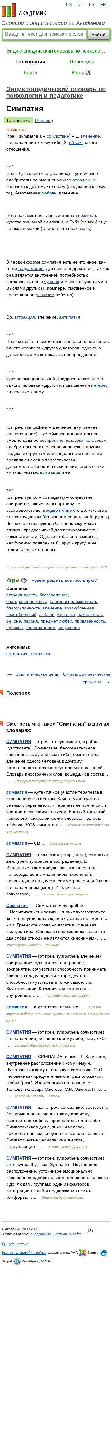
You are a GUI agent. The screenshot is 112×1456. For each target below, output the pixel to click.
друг (66, 542)
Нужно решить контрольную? (64, 580)
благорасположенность (73, 601)
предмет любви (56, 620)
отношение (83, 179)
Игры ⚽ (81, 72)
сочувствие (58, 135)
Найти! (98, 34)
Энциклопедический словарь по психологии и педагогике (56, 51)
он (8, 620)
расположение (40, 627)
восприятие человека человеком (73, 440)
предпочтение (57, 510)
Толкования (30, 61)
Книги (30, 72)
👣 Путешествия (15, 1244)
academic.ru (24, 10)
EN (69, 4)
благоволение (54, 594)
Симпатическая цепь (37, 674)
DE (80, 4)
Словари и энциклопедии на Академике (53, 23)
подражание (31, 268)
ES (92, 4)
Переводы (82, 61)
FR (103, 4)
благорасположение (26, 601)
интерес (99, 385)
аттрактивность (21, 594)
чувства (51, 281)
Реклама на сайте (67, 1234)
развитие (45, 294)
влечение (90, 135)
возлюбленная (79, 607)
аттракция (24, 317)
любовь (48, 192)
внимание (50, 472)
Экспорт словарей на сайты (24, 1252)
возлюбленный (21, 614)
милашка (66, 614)
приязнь (14, 627)
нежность (87, 215)
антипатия (69, 317)
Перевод (44, 120)
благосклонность (23, 607)
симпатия (16, 792)
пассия (31, 620)
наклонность (90, 614)
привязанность (90, 620)
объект (76, 142)
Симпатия (17, 905)
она (17, 620)
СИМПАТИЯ (18, 741)
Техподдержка (40, 1234)
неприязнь (40, 653)
